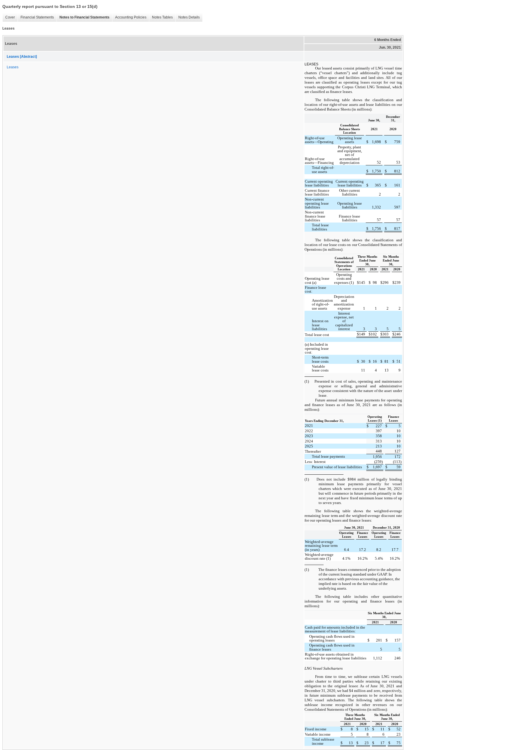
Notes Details (189, 17)
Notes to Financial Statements (84, 17)
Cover (10, 17)
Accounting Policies (130, 17)
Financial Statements (37, 17)
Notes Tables (162, 17)
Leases (12, 67)
